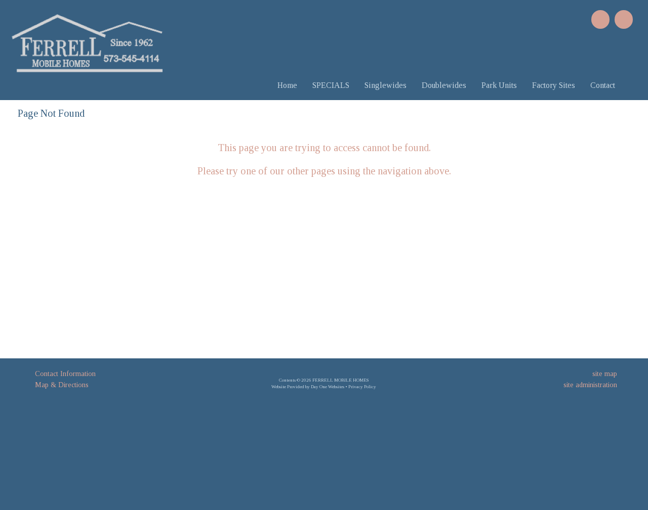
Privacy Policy (362, 386)
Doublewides (444, 85)
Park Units (499, 85)
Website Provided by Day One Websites (307, 386)
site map (604, 374)
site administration (590, 385)
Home (287, 85)
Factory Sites (553, 85)
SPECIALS (330, 85)
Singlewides (385, 85)
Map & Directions (60, 385)
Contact (602, 85)
